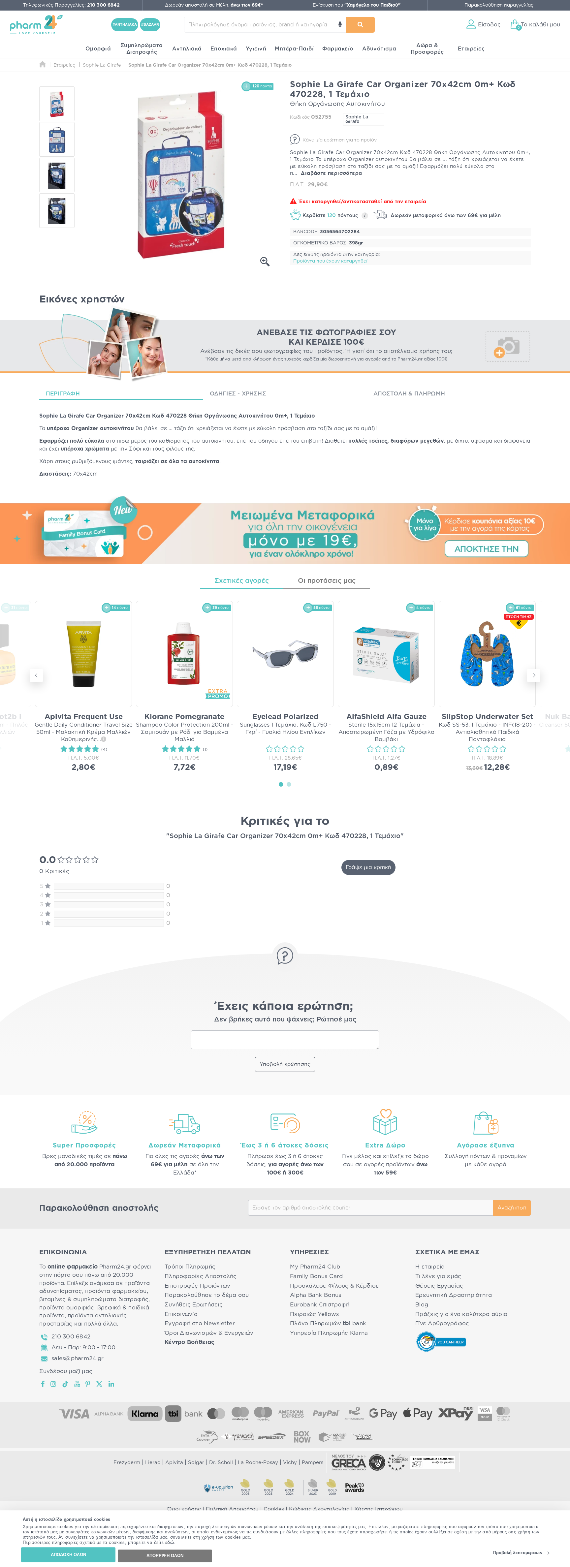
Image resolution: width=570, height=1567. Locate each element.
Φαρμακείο (338, 48)
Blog (421, 1304)
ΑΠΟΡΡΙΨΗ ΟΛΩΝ (164, 1555)
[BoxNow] (302, 1436)
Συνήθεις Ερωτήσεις (194, 1304)
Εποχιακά (223, 48)
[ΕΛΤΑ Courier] (207, 1436)
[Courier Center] (332, 1436)
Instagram (54, 1384)
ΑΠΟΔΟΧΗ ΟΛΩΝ (68, 1554)
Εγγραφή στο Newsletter (200, 1323)
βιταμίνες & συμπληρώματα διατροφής (93, 1299)
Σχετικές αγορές (241, 581)
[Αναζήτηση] (360, 25)
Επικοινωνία (181, 1314)
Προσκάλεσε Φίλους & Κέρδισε (334, 1286)
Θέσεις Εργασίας (439, 1286)
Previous (36, 675)
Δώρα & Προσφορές (427, 49)
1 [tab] (281, 784)
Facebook (43, 1384)
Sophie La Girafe (356, 119)
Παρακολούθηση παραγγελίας (498, 5)
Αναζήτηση (511, 1207)
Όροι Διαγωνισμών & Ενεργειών (209, 1333)
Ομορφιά (98, 48)
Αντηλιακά (187, 48)
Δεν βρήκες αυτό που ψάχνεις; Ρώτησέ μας (285, 1019)
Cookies (274, 1509)
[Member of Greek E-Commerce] (349, 1462)
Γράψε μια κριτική (368, 867)
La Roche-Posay (258, 1462)
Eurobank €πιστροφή (319, 1304)
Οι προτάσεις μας (327, 581)
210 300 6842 (70, 1336)
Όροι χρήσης (184, 1509)
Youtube (77, 1384)
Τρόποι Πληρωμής (190, 1266)
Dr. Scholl (221, 1462)
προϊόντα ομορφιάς (66, 1307)
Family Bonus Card (316, 1276)
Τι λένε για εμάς (438, 1276)
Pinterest (88, 1384)
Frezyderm (126, 1462)
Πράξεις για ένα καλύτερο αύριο (461, 1314)
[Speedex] (272, 1436)
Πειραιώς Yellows (314, 1314)
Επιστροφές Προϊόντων (197, 1286)
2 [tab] (289, 784)
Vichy (290, 1462)
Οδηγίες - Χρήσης (238, 393)
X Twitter (99, 1384)
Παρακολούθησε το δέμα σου (207, 1295)
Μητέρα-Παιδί (294, 48)
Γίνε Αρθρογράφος (442, 1323)
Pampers (312, 1462)
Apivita (174, 1462)
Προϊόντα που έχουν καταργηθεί (330, 261)
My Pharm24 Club (315, 1266)
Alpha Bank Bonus (315, 1295)
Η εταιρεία (430, 1266)
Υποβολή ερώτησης (285, 1064)
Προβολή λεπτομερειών (517, 1553)
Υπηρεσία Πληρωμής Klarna (329, 1333)
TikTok (65, 1384)
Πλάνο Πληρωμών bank (328, 1323)
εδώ (169, 1542)
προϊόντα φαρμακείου (116, 1291)
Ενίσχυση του (356, 5)
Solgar (196, 1462)
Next (533, 675)
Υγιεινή (256, 48)
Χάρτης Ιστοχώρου (378, 1509)
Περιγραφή (63, 393)
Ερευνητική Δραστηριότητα (453, 1295)
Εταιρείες (471, 48)
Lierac (152, 1462)
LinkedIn (112, 1384)
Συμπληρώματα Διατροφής (141, 49)
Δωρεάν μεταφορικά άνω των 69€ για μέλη (445, 215)
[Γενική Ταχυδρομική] (237, 1436)
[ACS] (363, 1436)
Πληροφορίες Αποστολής (201, 1276)
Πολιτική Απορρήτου (232, 1509)
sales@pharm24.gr (77, 1358)
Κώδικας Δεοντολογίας (319, 1509)
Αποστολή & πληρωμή (409, 393)
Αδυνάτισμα (379, 48)
